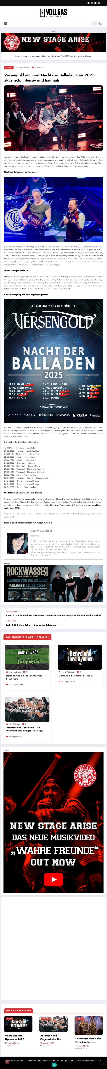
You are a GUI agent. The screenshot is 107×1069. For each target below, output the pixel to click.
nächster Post (11, 621)
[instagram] (92, 3)
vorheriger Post (12, 611)
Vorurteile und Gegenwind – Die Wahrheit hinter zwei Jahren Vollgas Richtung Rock (24, 729)
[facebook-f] (88, 3)
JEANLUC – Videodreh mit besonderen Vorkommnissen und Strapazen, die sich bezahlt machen (53, 615)
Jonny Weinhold (68, 672)
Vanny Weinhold (24, 67)
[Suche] (94, 23)
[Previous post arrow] (100, 613)
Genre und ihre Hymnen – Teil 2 (76, 675)
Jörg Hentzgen (15, 672)
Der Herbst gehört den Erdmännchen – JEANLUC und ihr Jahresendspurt (88, 1040)
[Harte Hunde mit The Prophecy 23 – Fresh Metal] (27, 657)
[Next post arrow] (100, 624)
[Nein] (103, 1063)
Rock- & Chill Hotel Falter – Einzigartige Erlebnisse (31, 625)
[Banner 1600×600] (53, 583)
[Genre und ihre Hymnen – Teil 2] (80, 657)
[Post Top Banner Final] (53, 42)
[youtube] (95, 3)
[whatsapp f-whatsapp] (99, 3)
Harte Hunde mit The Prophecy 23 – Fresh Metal (25, 677)
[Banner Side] (53, 822)
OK (54, 1065)
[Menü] (5, 24)
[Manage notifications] (7, 1062)
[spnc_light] (100, 23)
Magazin (9, 67)
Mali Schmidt (14, 724)
